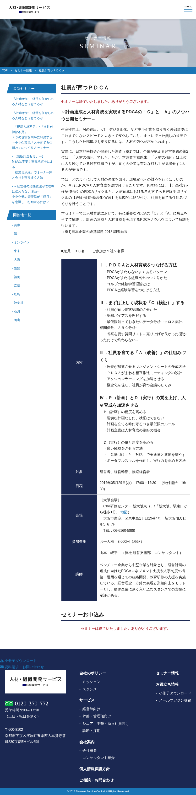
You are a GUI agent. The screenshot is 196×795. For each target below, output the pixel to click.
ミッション (91, 682)
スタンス (89, 689)
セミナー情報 (23, 70)
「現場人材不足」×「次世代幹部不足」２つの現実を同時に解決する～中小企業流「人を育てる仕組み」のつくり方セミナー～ (32, 137)
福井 (17, 234)
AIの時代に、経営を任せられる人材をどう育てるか (33, 101)
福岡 (17, 277)
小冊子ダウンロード (20, 661)
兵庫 (17, 225)
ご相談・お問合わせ (96, 780)
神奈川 (18, 303)
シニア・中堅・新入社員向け (105, 723)
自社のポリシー (92, 673)
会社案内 (87, 742)
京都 (17, 285)
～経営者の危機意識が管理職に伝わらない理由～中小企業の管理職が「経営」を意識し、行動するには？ (33, 194)
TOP (5, 70)
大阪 (17, 259)
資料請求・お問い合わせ (24, 667)
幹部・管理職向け (96, 716)
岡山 (17, 320)
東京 (17, 251)
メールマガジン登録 (175, 700)
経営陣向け (91, 709)
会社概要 (89, 750)
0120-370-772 (31, 703)
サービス (87, 700)
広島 (17, 294)
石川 (17, 311)
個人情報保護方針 (94, 769)
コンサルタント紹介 (98, 758)
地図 (124, 512)
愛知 (17, 268)
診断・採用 (91, 731)
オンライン (21, 242)
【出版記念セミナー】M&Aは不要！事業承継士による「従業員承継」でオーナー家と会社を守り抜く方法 (32, 167)
